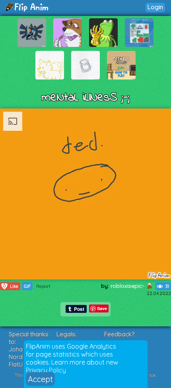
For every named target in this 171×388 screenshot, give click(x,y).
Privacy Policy (46, 370)
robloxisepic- (128, 285)
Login (155, 7)
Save (102, 308)
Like (10, 286)
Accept (40, 379)
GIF (27, 286)
